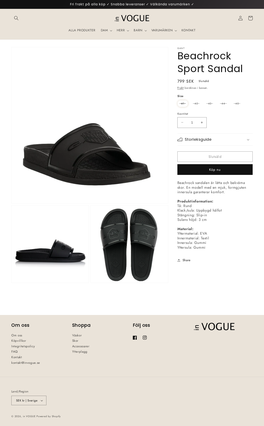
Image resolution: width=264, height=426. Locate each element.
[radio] (182, 103)
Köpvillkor (18, 340)
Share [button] (187, 260)
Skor (75, 340)
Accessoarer (81, 346)
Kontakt (16, 357)
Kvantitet (182, 113)
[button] (16, 18)
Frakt (180, 88)
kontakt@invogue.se (25, 362)
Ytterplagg (80, 351)
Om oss (16, 335)
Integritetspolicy (23, 346)
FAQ (14, 351)
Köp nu (215, 169)
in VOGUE (29, 416)
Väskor (77, 335)
